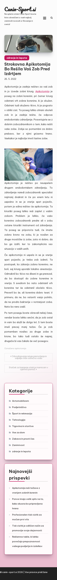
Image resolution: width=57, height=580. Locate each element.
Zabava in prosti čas (23, 438)
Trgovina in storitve (23, 426)
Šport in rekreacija (22, 413)
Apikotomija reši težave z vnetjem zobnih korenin (26, 490)
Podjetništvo (19, 407)
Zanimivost (18, 445)
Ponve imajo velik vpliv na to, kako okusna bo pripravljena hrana (28, 504)
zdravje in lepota (17, 57)
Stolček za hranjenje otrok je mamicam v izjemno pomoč (28, 368)
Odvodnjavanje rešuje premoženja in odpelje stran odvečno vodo (29, 357)
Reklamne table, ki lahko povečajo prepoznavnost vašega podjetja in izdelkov (27, 541)
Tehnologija (18, 419)
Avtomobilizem (20, 400)
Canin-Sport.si (20, 9)
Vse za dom (18, 432)
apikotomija (20, 348)
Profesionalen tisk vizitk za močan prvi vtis (27, 517)
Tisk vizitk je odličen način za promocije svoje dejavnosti (28, 528)
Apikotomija (42, 91)
